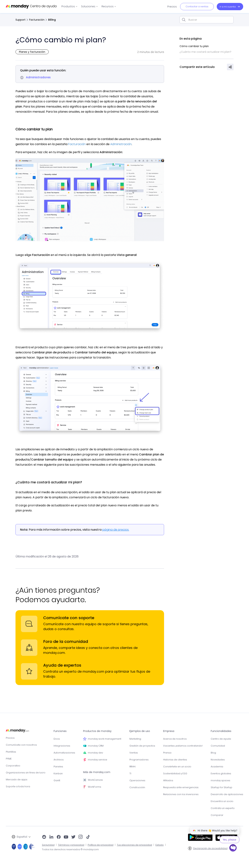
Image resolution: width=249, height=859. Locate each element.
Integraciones (62, 745)
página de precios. (115, 530)
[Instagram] (80, 837)
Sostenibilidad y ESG (175, 773)
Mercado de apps (16, 779)
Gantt (57, 780)
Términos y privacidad (71, 845)
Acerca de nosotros (175, 739)
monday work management (104, 739)
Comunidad (218, 745)
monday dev (95, 752)
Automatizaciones (64, 752)
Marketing (135, 739)
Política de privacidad (100, 845)
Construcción (137, 787)
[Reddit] (44, 837)
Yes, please (229, 839)
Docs (57, 739)
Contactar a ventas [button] (197, 6)
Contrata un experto (223, 808)
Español (22, 837)
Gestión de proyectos (142, 745)
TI (130, 773)
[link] (69, 6)
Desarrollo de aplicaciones (227, 794)
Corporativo (13, 765)
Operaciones (137, 780)
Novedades (218, 759)
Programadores (139, 759)
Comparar (217, 815)
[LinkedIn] (51, 837)
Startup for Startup (221, 787)
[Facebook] (59, 837)
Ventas (133, 752)
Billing (52, 20)
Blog (213, 752)
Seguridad (48, 845)
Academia (217, 766)
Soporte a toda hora (18, 786)
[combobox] (207, 19)
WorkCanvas (95, 780)
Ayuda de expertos (62, 665)
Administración (121, 144)
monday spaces (220, 780)
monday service (97, 759)
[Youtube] (66, 837)
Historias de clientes (175, 759)
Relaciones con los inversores (181, 794)
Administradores (38, 77)
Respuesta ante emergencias (181, 787)
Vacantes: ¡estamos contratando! (183, 745)
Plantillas (11, 751)
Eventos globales (221, 773)
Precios (10, 738)
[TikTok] (88, 837)
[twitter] (73, 837)
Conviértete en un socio (177, 766)
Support (20, 20)
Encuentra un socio (222, 801)
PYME (9, 758)
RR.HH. (132, 766)
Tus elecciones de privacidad (134, 845)
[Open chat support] (233, 848)
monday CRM (96, 745)
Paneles (58, 766)
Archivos (59, 759)
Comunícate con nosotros (21, 745)
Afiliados (168, 780)
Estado (159, 845)
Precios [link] (172, 6)
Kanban (58, 773)
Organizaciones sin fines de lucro (25, 772)
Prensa (167, 752)
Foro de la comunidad (65, 641)
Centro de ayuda (221, 739)
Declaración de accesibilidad (210, 848)
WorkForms (94, 787)
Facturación (36, 20)
